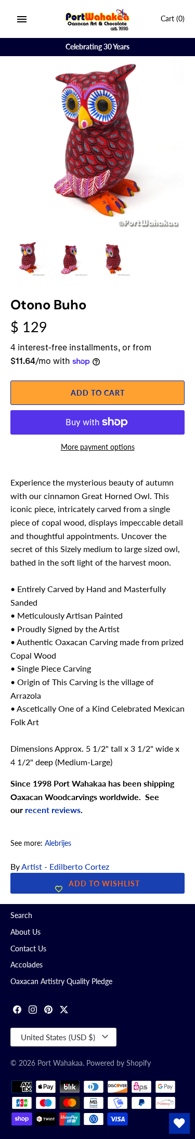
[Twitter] (64, 1011)
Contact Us (28, 949)
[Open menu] (21, 19)
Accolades (26, 965)
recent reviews (53, 810)
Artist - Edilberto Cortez (65, 866)
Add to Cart (98, 392)
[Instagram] (33, 1011)
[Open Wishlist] (179, 1123)
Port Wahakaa (60, 1063)
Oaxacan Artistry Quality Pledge (61, 981)
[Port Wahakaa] (97, 19)
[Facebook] (17, 1011)
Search (21, 915)
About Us (25, 932)
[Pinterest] (48, 1011)
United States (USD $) (58, 1037)
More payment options (98, 446)
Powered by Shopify (118, 1063)
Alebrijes (58, 843)
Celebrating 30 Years (97, 47)
